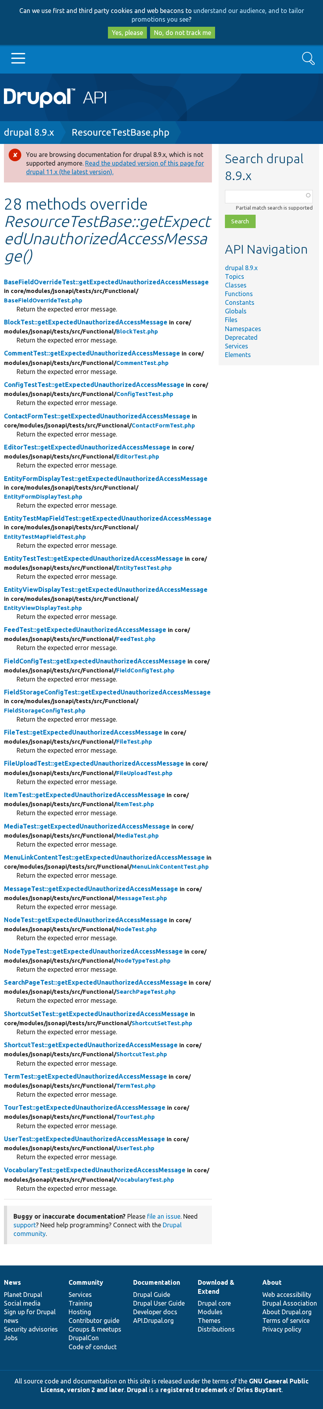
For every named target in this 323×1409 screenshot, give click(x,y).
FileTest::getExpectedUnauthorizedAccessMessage (83, 732)
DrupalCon (84, 1337)
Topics (234, 276)
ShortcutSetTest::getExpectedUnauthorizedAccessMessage (96, 1013)
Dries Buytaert (259, 1389)
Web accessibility (286, 1294)
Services (236, 346)
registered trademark (193, 1389)
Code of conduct (93, 1346)
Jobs (11, 1337)
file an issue (163, 1216)
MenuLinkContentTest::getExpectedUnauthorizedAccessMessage (104, 857)
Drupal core (214, 1303)
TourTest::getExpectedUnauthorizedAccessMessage (84, 1107)
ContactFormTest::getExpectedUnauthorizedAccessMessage (97, 416)
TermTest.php (136, 1085)
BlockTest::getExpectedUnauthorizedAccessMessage (85, 322)
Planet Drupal (23, 1294)
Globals (236, 311)
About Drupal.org (287, 1311)
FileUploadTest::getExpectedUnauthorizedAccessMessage (94, 763)
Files (231, 319)
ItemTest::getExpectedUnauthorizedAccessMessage (84, 794)
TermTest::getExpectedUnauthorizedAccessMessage (85, 1076)
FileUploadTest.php (144, 773)
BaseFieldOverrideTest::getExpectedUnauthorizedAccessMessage (106, 281)
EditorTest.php (137, 456)
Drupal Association (289, 1303)
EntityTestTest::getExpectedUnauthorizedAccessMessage (93, 558)
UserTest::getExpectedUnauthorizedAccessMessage (84, 1138)
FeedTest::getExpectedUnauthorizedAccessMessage (85, 629)
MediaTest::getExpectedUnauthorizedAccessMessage (87, 826)
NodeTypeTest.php (143, 960)
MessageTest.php (141, 898)
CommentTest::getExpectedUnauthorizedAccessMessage (92, 353)
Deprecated (241, 337)
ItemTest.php (135, 804)
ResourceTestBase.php (120, 132)
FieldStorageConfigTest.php (44, 710)
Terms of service (286, 1320)
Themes (209, 1320)
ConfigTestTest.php (144, 393)
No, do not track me (182, 32)
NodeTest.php (136, 929)
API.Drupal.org (153, 1320)
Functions (239, 293)
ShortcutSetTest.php (162, 1023)
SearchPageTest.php (146, 991)
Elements (238, 354)
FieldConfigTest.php (145, 670)
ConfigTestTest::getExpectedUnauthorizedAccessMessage (94, 384)
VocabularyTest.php (145, 1179)
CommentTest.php (142, 362)
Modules (210, 1311)
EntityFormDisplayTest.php (43, 496)
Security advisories (31, 1329)
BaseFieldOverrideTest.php (43, 300)
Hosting (80, 1311)
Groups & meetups (95, 1329)
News (12, 1282)
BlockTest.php (137, 331)
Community (86, 1282)
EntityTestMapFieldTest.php (45, 536)
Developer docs (155, 1311)
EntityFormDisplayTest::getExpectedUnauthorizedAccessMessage (106, 478)
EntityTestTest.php (144, 567)
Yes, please (127, 32)
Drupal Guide (151, 1294)
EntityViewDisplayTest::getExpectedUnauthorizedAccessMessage (106, 589)
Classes (236, 285)
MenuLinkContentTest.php (170, 866)
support (24, 1225)
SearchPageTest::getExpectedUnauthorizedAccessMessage (95, 982)
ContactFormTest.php (163, 425)
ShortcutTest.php (141, 1054)
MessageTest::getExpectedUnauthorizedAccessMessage (91, 888)
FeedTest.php (136, 638)
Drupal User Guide (159, 1303)
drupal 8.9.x (29, 132)
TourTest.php (135, 1116)
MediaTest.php (137, 835)
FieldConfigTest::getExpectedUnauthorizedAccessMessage (95, 661)
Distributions (216, 1329)
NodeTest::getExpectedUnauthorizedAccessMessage (85, 919)
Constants (239, 302)
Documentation (156, 1282)
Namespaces (243, 328)
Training (80, 1303)
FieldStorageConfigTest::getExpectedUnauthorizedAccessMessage (107, 692)
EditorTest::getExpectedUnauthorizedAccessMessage (87, 447)
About (272, 1282)
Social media (22, 1303)
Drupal (137, 1389)
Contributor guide (94, 1320)
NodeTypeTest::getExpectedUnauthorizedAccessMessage (93, 951)
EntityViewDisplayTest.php (43, 607)
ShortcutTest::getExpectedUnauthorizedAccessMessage (91, 1044)
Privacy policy (281, 1329)
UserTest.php (135, 1148)
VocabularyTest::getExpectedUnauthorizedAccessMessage (95, 1169)
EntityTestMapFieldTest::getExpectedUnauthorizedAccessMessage (108, 518)
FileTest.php (134, 741)
